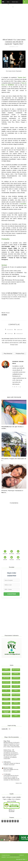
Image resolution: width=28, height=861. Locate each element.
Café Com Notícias (14, 855)
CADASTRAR (11, 594)
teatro (16, 344)
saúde (15, 711)
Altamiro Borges (8, 768)
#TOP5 (6, 669)
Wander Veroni (5, 312)
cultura (24, 340)
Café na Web (6, 686)
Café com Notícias (7, 340)
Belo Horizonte (21, 338)
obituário (16, 702)
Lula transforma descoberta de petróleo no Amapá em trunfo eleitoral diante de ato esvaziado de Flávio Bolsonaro (12, 778)
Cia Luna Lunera (17, 340)
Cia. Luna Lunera (8, 79)
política (15, 707)
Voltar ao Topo (20, 859)
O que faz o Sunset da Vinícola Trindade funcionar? (12, 764)
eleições (6, 698)
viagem (16, 715)
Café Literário (6, 677)
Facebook (10, 329)
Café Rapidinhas (6, 681)
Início (3, 1)
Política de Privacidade (7, 6)
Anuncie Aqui (15, 1)
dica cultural (5, 342)
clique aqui (22, 105)
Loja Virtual (4, 4)
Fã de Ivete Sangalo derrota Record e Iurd (11, 770)
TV (6, 690)
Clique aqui (11, 90)
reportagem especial (6, 712)
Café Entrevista (6, 673)
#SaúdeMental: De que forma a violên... (12, 427)
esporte (16, 698)
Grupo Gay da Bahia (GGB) (18, 216)
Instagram (11, 553)
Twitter (5, 295)
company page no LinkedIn (9, 296)
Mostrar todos (19, 783)
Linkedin (19, 329)
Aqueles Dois (13, 338)
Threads (18, 553)
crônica (16, 690)
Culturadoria (7, 762)
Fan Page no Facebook (17, 295)
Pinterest (19, 333)
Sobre (8, 1)
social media (6, 715)
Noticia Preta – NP (9, 750)
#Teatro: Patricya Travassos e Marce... (12, 491)
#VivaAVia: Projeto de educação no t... (14, 459)
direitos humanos (16, 694)
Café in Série (16, 681)
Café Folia (16, 673)
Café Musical (16, 677)
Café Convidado (15, 669)
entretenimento (13, 342)
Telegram (11, 559)
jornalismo (6, 702)
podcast (6, 707)
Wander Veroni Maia (18, 362)
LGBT (20, 342)
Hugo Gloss (7, 741)
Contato (16, 6)
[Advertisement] (14, 21)
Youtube (18, 559)
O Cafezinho (7, 774)
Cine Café (16, 686)
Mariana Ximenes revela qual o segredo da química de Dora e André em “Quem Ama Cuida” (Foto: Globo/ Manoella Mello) (12, 744)
